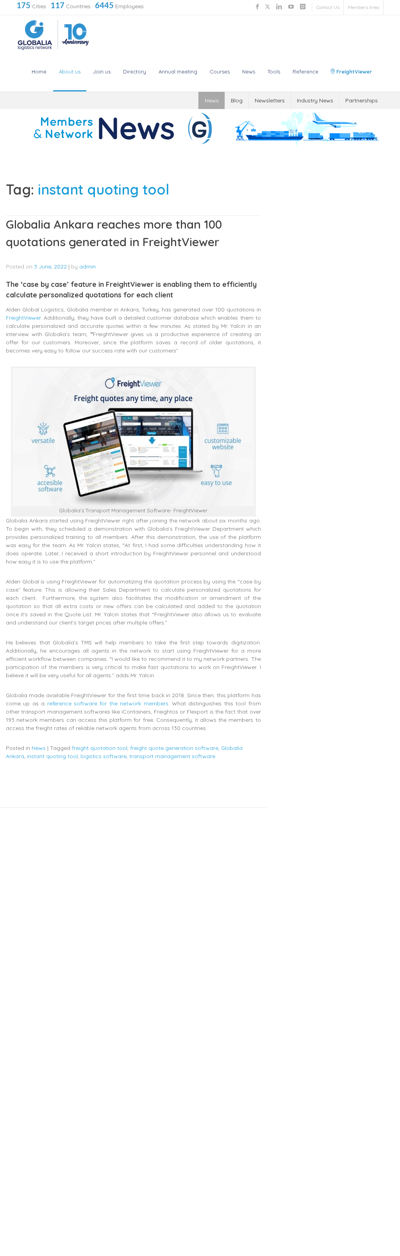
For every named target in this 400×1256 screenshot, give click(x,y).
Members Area (363, 7)
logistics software (103, 756)
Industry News (315, 100)
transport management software (172, 756)
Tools (274, 71)
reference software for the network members (107, 703)
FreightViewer (353, 71)
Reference (305, 71)
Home (39, 71)
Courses (220, 71)
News (248, 71)
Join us (102, 71)
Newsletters (270, 100)
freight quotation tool (99, 747)
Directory (134, 71)
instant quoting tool (52, 756)
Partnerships (361, 100)
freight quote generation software (174, 747)
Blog (237, 100)
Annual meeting (178, 71)
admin (87, 266)
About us (69, 71)
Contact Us (327, 7)
